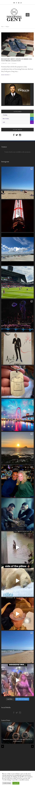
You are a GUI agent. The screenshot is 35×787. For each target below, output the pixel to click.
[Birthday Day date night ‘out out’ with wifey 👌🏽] (17, 481)
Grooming (5, 115)
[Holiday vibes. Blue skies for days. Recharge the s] (17, 183)
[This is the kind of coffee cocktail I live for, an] (17, 614)
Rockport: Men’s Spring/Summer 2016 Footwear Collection (16, 60)
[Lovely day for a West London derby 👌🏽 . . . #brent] (17, 282)
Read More (5, 74)
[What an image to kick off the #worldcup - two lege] (17, 514)
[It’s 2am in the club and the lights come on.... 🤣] (17, 547)
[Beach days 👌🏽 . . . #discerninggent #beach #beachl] (17, 249)
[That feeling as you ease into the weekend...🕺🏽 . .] (17, 680)
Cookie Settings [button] (7, 783)
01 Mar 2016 (4, 63)
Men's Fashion (6, 118)
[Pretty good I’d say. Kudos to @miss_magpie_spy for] (17, 348)
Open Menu (27, 14)
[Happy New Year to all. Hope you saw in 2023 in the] (17, 415)
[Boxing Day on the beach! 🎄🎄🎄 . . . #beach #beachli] (17, 448)
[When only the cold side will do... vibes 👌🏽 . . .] (17, 580)
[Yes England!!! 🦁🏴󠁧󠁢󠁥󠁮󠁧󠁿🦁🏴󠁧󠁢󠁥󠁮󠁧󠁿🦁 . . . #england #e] (17, 216)
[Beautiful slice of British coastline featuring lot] (17, 647)
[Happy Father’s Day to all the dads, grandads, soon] (17, 382)
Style (4, 122)
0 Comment (14, 63)
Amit (9, 63)
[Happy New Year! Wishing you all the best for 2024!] (17, 315)
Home (2, 26)
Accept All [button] (15, 783)
